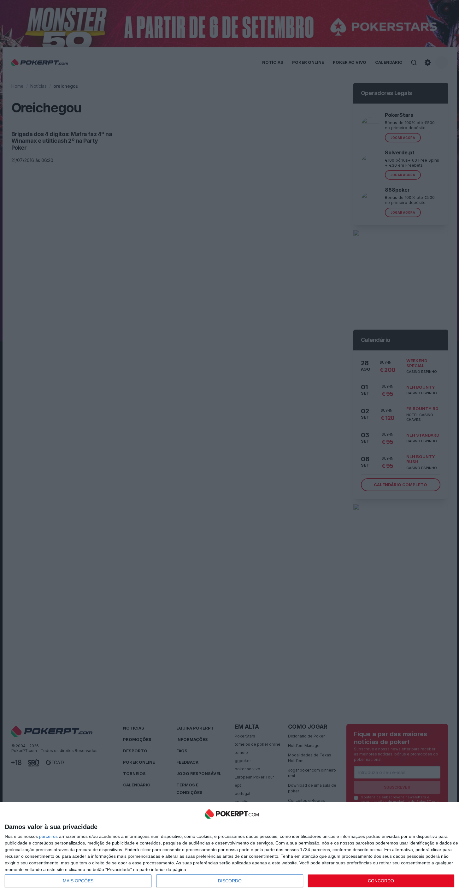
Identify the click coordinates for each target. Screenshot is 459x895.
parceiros (48, 836)
